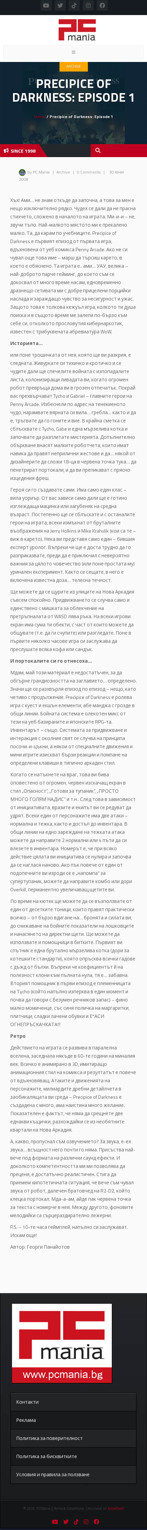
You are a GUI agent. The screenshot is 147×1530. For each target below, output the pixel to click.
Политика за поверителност (49, 1438)
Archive (73, 66)
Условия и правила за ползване (53, 1474)
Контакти (27, 1401)
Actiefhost (116, 1508)
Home (39, 116)
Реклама (26, 1420)
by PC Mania (38, 172)
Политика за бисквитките (46, 1456)
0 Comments (89, 172)
